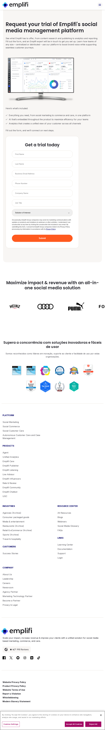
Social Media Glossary (68, 526)
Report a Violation (12, 693)
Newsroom (8, 587)
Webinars (62, 521)
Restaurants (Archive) (13, 526)
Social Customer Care (13, 431)
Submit (42, 238)
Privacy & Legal (10, 605)
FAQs (60, 530)
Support (61, 553)
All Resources (64, 513)
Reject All (93, 724)
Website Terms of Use (14, 690)
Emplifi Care (8, 461)
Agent (5, 452)
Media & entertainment (13, 521)
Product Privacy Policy (14, 686)
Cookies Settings (10, 724)
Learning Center (65, 544)
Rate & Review (9, 483)
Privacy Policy (51, 229)
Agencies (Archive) (12, 513)
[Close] (101, 715)
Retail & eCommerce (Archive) (17, 530)
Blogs (60, 517)
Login (60, 557)
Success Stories (10, 553)
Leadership (8, 579)
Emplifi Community (12, 487)
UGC (5, 496)
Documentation (64, 549)
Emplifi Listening (10, 470)
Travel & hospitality (12, 539)
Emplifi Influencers (12, 478)
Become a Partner (11, 600)
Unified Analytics (11, 457)
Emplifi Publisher (11, 465)
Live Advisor (8, 474)
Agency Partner (10, 592)
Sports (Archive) (11, 534)
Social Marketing (11, 422)
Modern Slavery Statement (16, 701)
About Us (7, 574)
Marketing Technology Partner (18, 596)
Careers (6, 583)
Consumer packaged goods (16, 517)
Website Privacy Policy (14, 682)
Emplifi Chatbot (10, 492)
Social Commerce (11, 426)
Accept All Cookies (74, 724)
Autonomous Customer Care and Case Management (21, 437)
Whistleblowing (10, 697)
